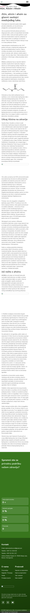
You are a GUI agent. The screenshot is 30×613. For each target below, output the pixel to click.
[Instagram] (7, 602)
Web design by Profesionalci (10, 612)
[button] (27, 2)
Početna (2, 6)
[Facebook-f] (3, 602)
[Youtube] (12, 602)
